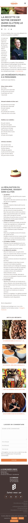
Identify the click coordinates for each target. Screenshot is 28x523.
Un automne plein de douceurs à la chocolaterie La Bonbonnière (14, 413)
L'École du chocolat (22, 508)
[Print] (12, 29)
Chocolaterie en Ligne (16, 510)
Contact (25, 511)
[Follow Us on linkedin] (11, 497)
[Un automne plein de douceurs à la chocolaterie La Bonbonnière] (14, 402)
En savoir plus (14, 521)
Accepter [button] (14, 518)
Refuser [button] (21, 518)
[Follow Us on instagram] (16, 497)
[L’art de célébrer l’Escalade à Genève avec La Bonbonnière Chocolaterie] (14, 378)
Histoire (25, 505)
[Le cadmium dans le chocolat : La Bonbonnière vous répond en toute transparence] (14, 329)
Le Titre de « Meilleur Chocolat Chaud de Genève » (14, 365)
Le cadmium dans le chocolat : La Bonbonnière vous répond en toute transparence (14, 340)
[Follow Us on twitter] (21, 497)
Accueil (25, 501)
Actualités (24, 510)
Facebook (3, 309)
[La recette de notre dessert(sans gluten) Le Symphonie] (14, 10)
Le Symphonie (19, 71)
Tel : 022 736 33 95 (14, 481)
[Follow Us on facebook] (6, 497)
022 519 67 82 (15, 474)
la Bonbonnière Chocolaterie (20, 506)
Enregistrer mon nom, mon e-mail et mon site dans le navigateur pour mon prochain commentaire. (14, 453)
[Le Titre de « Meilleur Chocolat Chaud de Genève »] (14, 353)
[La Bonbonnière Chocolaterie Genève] (14, 3)
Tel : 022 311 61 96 (4, 473)
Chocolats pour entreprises (20, 503)
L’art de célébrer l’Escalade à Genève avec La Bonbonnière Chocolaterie (14, 389)
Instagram (22, 308)
